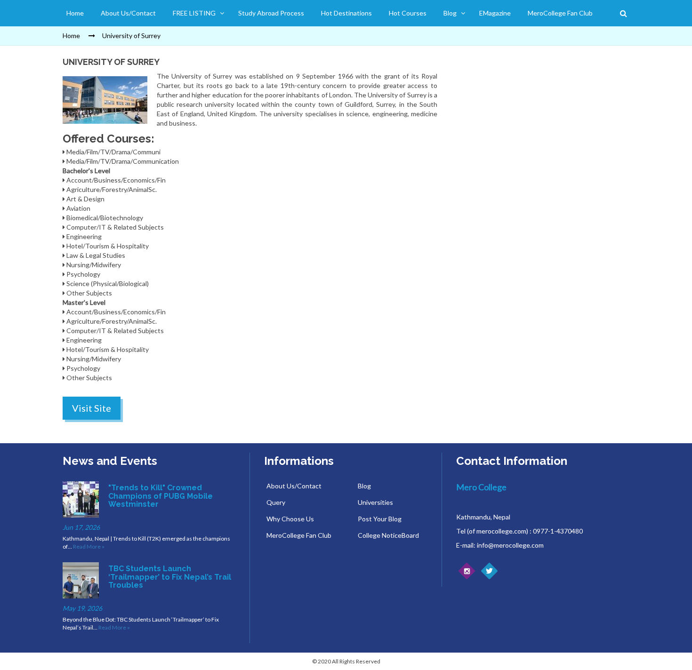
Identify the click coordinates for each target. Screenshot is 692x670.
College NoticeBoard (388, 535)
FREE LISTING (194, 13)
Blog (450, 13)
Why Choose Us (290, 519)
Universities (375, 502)
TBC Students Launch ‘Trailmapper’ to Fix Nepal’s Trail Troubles (169, 577)
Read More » (89, 546)
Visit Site (91, 408)
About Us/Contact (128, 13)
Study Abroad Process (271, 13)
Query (275, 502)
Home (75, 13)
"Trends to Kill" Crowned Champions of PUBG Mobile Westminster (160, 496)
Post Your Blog (380, 519)
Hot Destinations (346, 13)
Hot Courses (407, 13)
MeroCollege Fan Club (560, 13)
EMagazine (495, 13)
